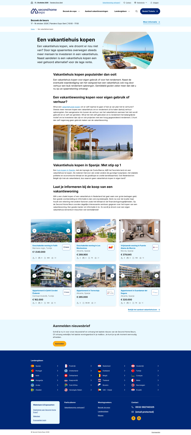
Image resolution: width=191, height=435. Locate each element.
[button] (141, 2)
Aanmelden (59, 344)
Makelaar (36, 416)
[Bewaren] (68, 222)
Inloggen (156, 2)
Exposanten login (39, 420)
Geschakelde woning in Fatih (44, 245)
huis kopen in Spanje (66, 170)
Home (33, 29)
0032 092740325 (144, 407)
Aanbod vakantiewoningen (96, 11)
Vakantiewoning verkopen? (111, 2)
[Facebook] (133, 418)
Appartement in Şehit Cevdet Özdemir (45, 292)
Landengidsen (120, 11)
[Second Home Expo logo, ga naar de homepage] (44, 11)
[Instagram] (139, 418)
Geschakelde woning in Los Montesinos (88, 246)
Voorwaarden (156, 432)
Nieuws (100, 415)
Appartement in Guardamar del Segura (134, 292)
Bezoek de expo (69, 11)
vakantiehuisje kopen (71, 107)
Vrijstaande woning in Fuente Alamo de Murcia (133, 246)
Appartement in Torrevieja (88, 291)
